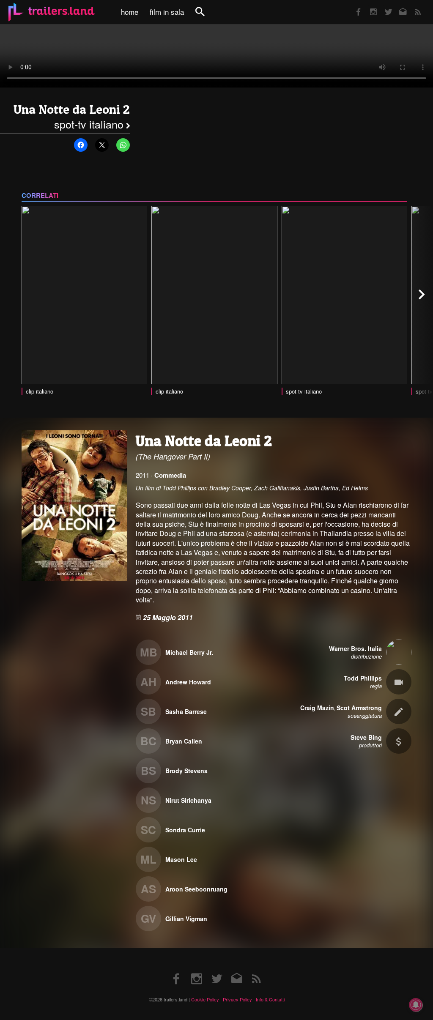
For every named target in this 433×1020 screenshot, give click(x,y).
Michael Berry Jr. (189, 652)
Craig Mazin (317, 707)
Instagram (196, 970)
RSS (256, 970)
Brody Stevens (186, 770)
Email (236, 970)
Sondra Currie (185, 830)
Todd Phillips (363, 678)
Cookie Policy (205, 999)
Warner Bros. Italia (355, 648)
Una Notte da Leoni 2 (72, 109)
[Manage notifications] (415, 1005)
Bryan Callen (183, 741)
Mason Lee (181, 859)
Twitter (216, 970)
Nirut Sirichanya (188, 800)
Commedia (170, 475)
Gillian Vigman (186, 918)
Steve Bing (366, 737)
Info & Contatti (270, 999)
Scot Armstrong (359, 707)
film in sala (167, 12)
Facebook (176, 970)
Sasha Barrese (186, 711)
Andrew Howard (188, 682)
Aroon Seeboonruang (196, 889)
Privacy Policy (237, 999)
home (129, 12)
